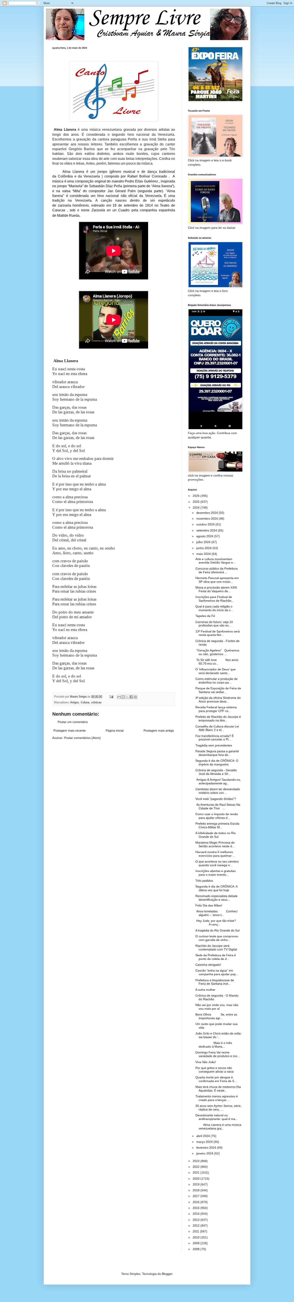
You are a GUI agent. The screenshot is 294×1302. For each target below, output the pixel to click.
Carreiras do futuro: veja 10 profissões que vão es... (214, 623)
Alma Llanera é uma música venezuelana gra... (218, 1126)
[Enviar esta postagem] (111, 696)
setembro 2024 (207, 530)
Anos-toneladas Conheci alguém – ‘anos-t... (216, 913)
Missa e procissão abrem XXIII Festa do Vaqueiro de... (216, 589)
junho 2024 (204, 548)
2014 (196, 1213)
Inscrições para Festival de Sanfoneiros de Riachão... (214, 598)
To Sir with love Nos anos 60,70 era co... (216, 661)
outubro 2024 (205, 524)
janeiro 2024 (205, 1153)
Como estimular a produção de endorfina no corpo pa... (216, 680)
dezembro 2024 (207, 512)
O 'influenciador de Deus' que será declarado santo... (215, 671)
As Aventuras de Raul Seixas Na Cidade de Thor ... (217, 806)
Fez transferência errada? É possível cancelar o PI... (214, 737)
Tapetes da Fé (205, 616)
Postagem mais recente (69, 730)
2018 (196, 1190)
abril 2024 (203, 1136)
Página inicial (115, 730)
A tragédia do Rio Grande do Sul (217, 930)
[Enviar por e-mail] (119, 697)
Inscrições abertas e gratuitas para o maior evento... (215, 872)
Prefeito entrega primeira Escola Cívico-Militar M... (217, 825)
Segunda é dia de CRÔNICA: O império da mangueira (216, 762)
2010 (196, 1237)
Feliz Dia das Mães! (208, 905)
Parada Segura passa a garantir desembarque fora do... (217, 753)
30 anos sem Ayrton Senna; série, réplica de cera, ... (218, 1107)
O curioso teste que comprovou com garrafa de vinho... (216, 938)
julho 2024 (203, 542)
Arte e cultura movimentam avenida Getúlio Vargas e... (215, 560)
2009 (196, 1243)
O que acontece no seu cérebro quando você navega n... (217, 863)
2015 (196, 1208)
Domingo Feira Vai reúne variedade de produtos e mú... (217, 1054)
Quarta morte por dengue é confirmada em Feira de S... (216, 1079)
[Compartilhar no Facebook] (131, 697)
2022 (196, 1166)
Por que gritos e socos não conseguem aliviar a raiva (214, 1069)
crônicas (96, 702)
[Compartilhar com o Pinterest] (135, 697)
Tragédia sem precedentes (213, 745)
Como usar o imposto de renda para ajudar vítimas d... (216, 815)
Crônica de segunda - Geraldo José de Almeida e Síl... (216, 772)
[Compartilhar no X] (127, 697)
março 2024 (205, 1141)
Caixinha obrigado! (208, 964)
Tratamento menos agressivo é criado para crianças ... (216, 1098)
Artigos (74, 702)
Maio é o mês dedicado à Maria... (213, 1044)
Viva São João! (205, 1062)
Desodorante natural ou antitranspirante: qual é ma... (216, 1117)
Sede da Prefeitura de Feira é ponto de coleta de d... (215, 957)
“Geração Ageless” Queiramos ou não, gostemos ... (217, 652)
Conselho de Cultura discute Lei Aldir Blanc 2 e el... (217, 728)
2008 (196, 1249)
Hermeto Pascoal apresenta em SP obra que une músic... (217, 579)
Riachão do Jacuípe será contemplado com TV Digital (216, 947)
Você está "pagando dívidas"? (215, 799)
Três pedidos (204, 880)
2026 (196, 495)
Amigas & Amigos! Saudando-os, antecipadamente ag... (218, 781)
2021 (196, 1172)
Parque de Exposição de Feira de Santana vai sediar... (218, 690)
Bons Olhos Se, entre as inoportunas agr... (216, 1016)
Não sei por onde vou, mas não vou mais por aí (216, 1006)
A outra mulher (205, 989)
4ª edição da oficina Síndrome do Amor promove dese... (218, 699)
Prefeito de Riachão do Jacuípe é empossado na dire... (218, 718)
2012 (196, 1225)
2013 (196, 1219)
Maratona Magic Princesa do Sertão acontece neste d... (215, 844)
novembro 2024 (207, 518)
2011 (196, 1231)
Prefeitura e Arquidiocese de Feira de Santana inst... (214, 982)
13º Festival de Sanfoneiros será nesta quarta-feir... (217, 633)
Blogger (167, 1274)
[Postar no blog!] (123, 697)
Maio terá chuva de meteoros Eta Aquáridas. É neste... (218, 1088)
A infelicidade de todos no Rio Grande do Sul (215, 834)
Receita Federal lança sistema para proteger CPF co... (216, 709)
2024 (196, 507)
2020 (196, 1178)
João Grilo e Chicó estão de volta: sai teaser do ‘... (218, 1035)
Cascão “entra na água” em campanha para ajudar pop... (216, 972)
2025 (196, 501)
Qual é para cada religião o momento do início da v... (214, 608)
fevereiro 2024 (206, 1147)
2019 (196, 1184)
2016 (196, 1202)
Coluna (85, 702)
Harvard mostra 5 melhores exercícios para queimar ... (215, 853)
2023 (196, 1161)
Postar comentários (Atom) (82, 738)
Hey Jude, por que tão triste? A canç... (215, 922)
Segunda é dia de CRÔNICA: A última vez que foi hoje (216, 888)
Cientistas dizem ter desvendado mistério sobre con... (217, 790)
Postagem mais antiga (159, 730)
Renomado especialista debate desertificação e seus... (216, 897)
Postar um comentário (73, 722)
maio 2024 (204, 554)
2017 (196, 1196)
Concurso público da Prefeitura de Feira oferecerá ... (216, 570)
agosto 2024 (205, 536)
